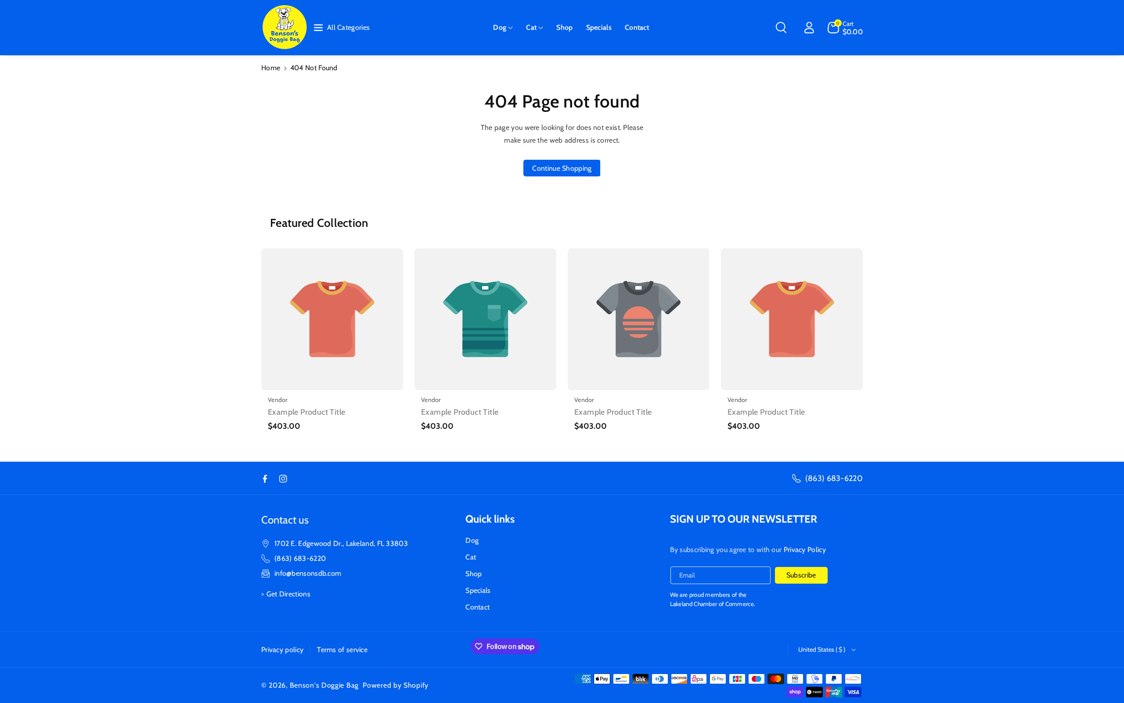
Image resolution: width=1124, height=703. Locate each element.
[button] (503, 27)
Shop (473, 574)
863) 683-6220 (301, 558)
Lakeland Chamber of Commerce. (713, 603)
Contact (477, 607)
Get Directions (288, 594)
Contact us (285, 519)
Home (270, 68)
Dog (499, 27)
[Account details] (809, 27)
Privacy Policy (805, 549)
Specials (477, 590)
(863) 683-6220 (834, 478)
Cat (531, 27)
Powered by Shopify (396, 685)
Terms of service (342, 650)
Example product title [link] (306, 412)
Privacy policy (282, 650)
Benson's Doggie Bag (324, 685)
